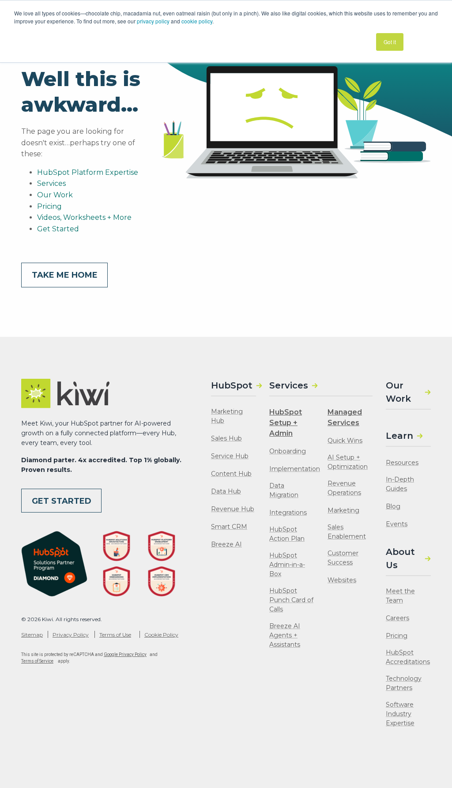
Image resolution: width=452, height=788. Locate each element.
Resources (402, 463)
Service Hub (230, 456)
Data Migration (283, 490)
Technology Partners (404, 683)
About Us (400, 558)
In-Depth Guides (400, 484)
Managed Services (345, 417)
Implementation (294, 469)
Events (396, 524)
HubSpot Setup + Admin (285, 422)
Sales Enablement (347, 531)
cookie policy (196, 21)
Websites (342, 580)
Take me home (65, 275)
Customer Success (343, 557)
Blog (393, 506)
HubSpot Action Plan (287, 534)
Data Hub (226, 491)
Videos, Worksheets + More (84, 217)
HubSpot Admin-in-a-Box (287, 564)
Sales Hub (226, 438)
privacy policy (153, 21)
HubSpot (231, 385)
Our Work (55, 195)
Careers (397, 618)
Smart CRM (229, 527)
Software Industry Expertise (400, 714)
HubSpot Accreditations (408, 657)
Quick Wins (345, 441)
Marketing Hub (227, 416)
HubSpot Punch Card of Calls (291, 600)
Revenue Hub (232, 509)
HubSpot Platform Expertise (87, 172)
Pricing (49, 206)
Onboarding (287, 451)
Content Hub (231, 474)
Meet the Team (400, 595)
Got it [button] (390, 41)
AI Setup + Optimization (348, 462)
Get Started (58, 229)
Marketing (343, 510)
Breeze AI (226, 544)
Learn (399, 435)
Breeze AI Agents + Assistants (284, 635)
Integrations (288, 513)
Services (51, 183)
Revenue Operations (344, 488)
